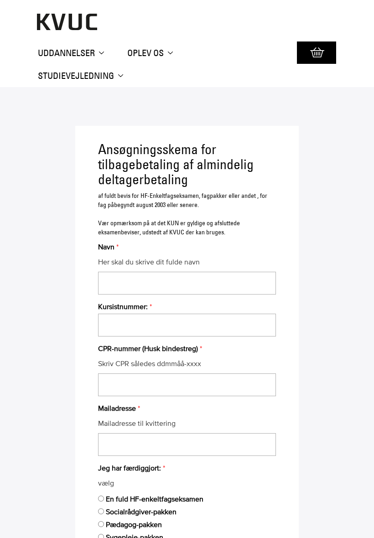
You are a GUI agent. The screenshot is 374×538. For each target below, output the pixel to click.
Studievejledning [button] (77, 75)
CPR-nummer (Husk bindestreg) (148, 348)
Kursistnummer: (123, 306)
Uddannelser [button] (67, 52)
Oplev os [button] (146, 52)
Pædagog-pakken (134, 524)
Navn (106, 247)
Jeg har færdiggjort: (129, 468)
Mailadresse (117, 408)
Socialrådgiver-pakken (141, 511)
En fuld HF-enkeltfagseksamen (154, 499)
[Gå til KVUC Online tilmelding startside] (56, 27)
